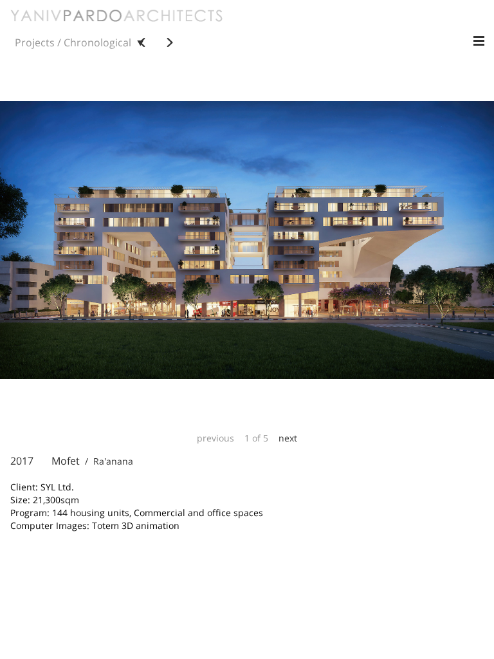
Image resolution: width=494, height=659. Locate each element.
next (288, 438)
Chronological (97, 42)
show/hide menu (479, 41)
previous (215, 438)
